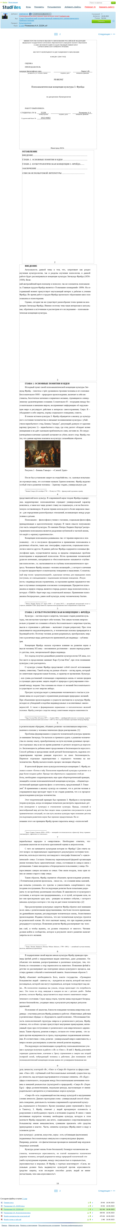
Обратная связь (13, 1225)
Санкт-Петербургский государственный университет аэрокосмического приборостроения (49, 19)
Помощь (4, 1225)
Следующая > (105, 34)
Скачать (101, 21)
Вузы (28, 7)
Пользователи (54, 7)
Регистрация (13, 2)
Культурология (25, 23)
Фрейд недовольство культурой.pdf (17, 1216)
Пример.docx (9, 1203)
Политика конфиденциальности (72, 1225)
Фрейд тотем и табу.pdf (12, 1219)
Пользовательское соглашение (49, 1225)
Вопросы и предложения (28, 1225)
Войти (5, 2)
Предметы (39, 7)
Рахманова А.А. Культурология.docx (17, 1213)
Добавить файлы (73, 7)
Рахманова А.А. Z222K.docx (14, 1206)
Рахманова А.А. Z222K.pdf (13, 1209)
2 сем (21, 26)
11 (88, 1213)
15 (88, 1219)
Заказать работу (106, 7)
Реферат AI (90, 7)
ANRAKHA (23, 14)
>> (114, 34)
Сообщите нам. (65, 16)
